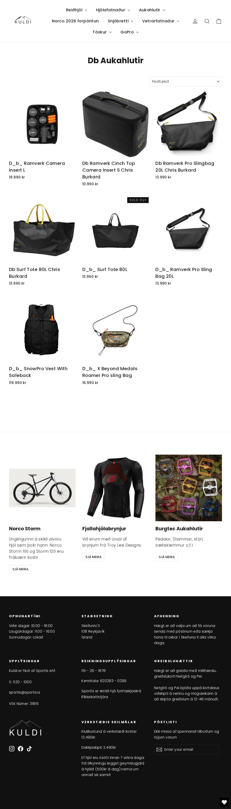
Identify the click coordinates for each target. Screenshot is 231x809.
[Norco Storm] (42, 488)
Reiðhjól (75, 10)
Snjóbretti (119, 21)
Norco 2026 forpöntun (75, 21)
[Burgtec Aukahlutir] (188, 488)
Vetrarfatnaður (159, 21)
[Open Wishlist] (224, 802)
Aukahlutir (150, 10)
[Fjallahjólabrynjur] (115, 488)
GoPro (127, 32)
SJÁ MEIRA (20, 569)
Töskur (100, 32)
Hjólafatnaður (111, 10)
